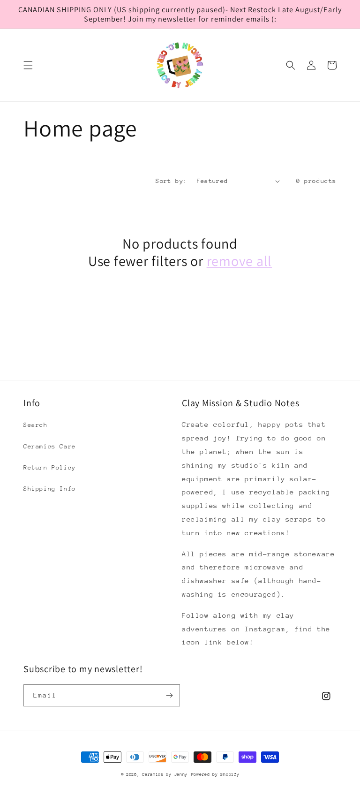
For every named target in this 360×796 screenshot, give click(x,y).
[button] (28, 65)
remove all (239, 261)
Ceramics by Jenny (165, 774)
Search (35, 424)
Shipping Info (49, 488)
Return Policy (49, 467)
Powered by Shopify (215, 774)
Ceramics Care (49, 446)
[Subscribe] (169, 695)
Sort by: (171, 180)
